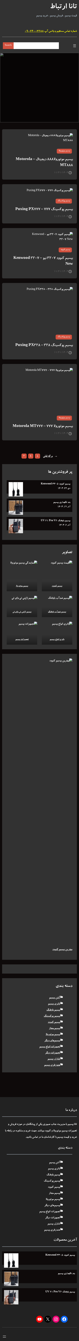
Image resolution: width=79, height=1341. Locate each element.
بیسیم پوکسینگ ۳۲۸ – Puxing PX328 (44, 345)
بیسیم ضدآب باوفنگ (57, 612)
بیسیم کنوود (65, 250)
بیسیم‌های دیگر (52, 1040)
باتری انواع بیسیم (57, 639)
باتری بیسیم (54, 1004)
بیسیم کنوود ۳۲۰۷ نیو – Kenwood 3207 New (43, 261)
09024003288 (34, 31)
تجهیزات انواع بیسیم (49, 1046)
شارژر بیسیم (54, 1059)
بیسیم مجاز (54, 1028)
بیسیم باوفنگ (53, 1010)
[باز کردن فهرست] (74, 45)
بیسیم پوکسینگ (64, 201)
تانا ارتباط (63, 7)
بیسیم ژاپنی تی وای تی (21, 612)
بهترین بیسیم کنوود (62, 949)
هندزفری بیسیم (52, 1065)
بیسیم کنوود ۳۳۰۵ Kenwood (55, 484)
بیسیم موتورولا (64, 151)
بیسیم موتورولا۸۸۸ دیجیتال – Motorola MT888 (44, 163)
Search (8, 45)
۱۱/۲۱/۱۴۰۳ (61, 172)
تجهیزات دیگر (52, 1053)
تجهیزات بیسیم (22, 639)
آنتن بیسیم (54, 997)
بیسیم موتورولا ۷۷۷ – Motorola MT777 (43, 426)
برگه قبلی (50, 456)
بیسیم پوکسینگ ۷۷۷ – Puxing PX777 (44, 210)
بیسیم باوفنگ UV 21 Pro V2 (55, 520)
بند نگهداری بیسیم (61, 502)
